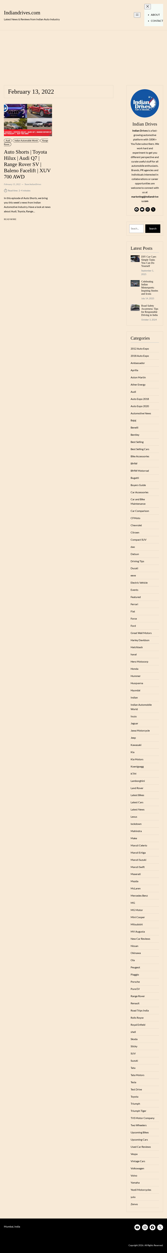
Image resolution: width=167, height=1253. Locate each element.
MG (133, 902)
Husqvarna (137, 683)
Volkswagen (137, 1168)
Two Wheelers (139, 1125)
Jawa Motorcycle (140, 730)
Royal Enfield (138, 1024)
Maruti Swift (138, 866)
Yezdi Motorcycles (141, 1189)
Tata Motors (137, 1074)
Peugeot (135, 967)
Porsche (135, 981)
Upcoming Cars (139, 1139)
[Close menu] (147, 6)
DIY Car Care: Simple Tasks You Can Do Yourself (148, 261)
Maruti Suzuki (138, 859)
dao (133, 546)
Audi (8, 140)
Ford (133, 625)
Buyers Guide (138, 485)
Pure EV (135, 988)
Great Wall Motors (141, 632)
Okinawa (136, 952)
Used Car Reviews (141, 1146)
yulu (133, 1196)
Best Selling (137, 441)
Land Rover (137, 788)
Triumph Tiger (138, 1110)
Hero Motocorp (139, 661)
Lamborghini (138, 780)
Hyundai (135, 690)
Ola (133, 960)
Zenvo (134, 1204)
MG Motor (137, 909)
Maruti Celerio (139, 845)
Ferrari (134, 604)
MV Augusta (138, 931)
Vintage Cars (138, 1161)
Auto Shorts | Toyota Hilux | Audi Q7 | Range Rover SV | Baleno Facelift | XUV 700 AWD (27, 164)
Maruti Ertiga (138, 852)
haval (134, 654)
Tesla (133, 1082)
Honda (134, 668)
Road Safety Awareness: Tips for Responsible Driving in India (149, 310)
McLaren (136, 888)
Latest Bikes (137, 795)
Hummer (136, 675)
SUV (133, 1053)
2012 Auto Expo (140, 348)
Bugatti (135, 477)
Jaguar (134, 723)
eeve (133, 575)
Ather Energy (138, 384)
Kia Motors (137, 759)
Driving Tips (137, 561)
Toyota (134, 1096)
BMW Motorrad (140, 470)
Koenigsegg (137, 766)
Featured (136, 596)
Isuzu (134, 716)
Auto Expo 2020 (140, 406)
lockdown (136, 823)
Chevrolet (136, 525)
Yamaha (135, 1182)
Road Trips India (140, 1010)
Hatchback (137, 647)
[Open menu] (137, 15)
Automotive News (141, 413)
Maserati (136, 873)
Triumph (135, 1103)
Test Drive (136, 1089)
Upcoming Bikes (140, 1132)
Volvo (134, 1175)
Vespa (134, 1153)
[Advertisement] (83, 56)
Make (134, 838)
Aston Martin (138, 377)
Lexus (134, 816)
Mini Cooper (138, 917)
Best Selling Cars (140, 449)
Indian (134, 697)
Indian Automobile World (26, 140)
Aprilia (134, 370)
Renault (135, 1003)
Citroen (135, 532)
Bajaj (133, 420)
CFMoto (135, 518)
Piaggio (135, 974)
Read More (10, 219)
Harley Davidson (140, 640)
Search (153, 228)
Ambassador (138, 362)
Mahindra (136, 831)
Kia (132, 752)
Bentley (135, 434)
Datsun (135, 553)
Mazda (134, 881)
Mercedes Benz (139, 895)
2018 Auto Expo (140, 355)
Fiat (133, 611)
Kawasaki (136, 744)
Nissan (134, 945)
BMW (134, 463)
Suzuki (134, 1060)
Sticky (134, 1046)
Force (134, 618)
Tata (133, 1067)
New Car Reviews (140, 938)
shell (133, 1031)
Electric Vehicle (139, 582)
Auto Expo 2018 (140, 398)
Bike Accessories (140, 456)
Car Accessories (139, 492)
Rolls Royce (137, 1017)
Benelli (134, 427)
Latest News (137, 809)
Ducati (134, 568)
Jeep (133, 737)
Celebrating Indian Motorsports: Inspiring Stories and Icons (149, 287)
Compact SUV (138, 539)
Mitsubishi (137, 924)
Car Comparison (140, 510)
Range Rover (138, 996)
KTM (133, 773)
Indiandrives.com (22, 13)
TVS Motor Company (142, 1117)
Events (134, 589)
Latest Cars (137, 802)
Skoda (134, 1039)
